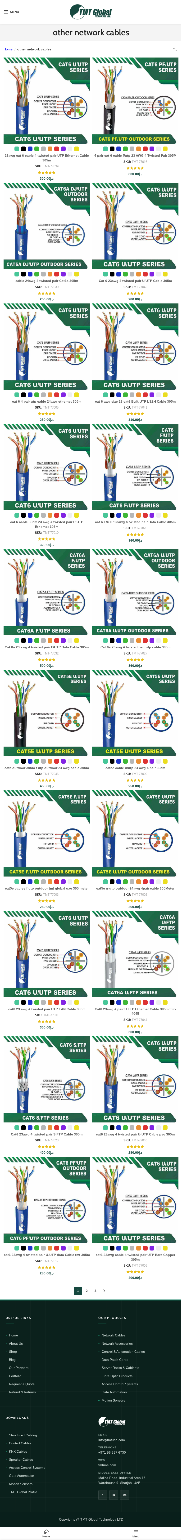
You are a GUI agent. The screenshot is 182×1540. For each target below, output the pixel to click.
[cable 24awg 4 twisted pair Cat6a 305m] (47, 226)
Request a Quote (22, 1384)
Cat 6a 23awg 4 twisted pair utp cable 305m (135, 647)
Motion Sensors (113, 1400)
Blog (12, 1360)
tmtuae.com (107, 1465)
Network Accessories (117, 1343)
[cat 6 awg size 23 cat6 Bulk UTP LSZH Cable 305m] (135, 346)
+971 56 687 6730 (112, 1452)
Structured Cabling (23, 1435)
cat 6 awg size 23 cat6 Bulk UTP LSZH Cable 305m (135, 401)
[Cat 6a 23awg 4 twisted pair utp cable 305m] (135, 592)
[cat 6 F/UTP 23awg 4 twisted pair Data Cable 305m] (135, 467)
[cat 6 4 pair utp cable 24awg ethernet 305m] (47, 346)
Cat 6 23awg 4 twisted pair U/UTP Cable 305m (135, 281)
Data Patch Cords (115, 1360)
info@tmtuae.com (111, 1440)
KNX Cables (18, 1451)
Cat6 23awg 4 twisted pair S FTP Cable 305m (46, 1134)
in (114, 1494)
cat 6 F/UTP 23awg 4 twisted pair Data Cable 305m (135, 522)
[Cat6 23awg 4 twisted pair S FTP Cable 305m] (47, 1079)
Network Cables (113, 1335)
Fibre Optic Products (117, 1376)
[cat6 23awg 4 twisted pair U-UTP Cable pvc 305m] (135, 1079)
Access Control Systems (120, 1384)
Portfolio (15, 1376)
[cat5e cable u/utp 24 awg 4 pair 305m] (135, 713)
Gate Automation (114, 1392)
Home (8, 49)
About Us (16, 1343)
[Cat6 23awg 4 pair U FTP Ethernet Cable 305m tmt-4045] (135, 954)
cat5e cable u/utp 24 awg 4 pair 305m (135, 768)
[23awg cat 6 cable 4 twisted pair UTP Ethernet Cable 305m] (47, 101)
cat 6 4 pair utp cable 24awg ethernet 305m (46, 401)
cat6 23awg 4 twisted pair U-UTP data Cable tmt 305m (47, 1255)
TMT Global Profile (23, 1492)
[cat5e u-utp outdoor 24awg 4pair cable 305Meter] (135, 833)
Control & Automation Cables (123, 1351)
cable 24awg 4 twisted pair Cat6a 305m (46, 281)
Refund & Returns (22, 1392)
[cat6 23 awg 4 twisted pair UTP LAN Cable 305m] (47, 954)
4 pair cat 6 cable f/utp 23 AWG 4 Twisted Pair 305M (135, 155)
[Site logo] (91, 11)
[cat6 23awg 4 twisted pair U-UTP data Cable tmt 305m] (47, 1200)
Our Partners (18, 1368)
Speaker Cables (21, 1459)
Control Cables (20, 1443)
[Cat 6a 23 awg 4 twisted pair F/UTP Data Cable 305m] (47, 592)
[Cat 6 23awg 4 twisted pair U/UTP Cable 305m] (135, 226)
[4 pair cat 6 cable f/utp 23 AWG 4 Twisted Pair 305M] (135, 101)
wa (125, 1494)
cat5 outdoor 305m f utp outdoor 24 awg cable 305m (47, 768)
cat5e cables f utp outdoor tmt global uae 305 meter (47, 888)
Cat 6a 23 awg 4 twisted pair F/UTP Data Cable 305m (47, 647)
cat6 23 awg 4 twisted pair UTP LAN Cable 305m (46, 1009)
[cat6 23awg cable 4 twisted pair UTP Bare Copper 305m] (135, 1200)
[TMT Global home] (122, 1421)
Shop (13, 1351)
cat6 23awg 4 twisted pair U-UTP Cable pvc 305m (135, 1134)
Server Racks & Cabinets (120, 1368)
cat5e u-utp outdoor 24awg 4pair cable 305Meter (135, 888)
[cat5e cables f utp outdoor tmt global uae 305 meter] (47, 833)
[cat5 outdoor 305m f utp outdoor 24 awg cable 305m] (47, 713)
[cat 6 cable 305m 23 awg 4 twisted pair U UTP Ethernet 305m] (47, 467)
